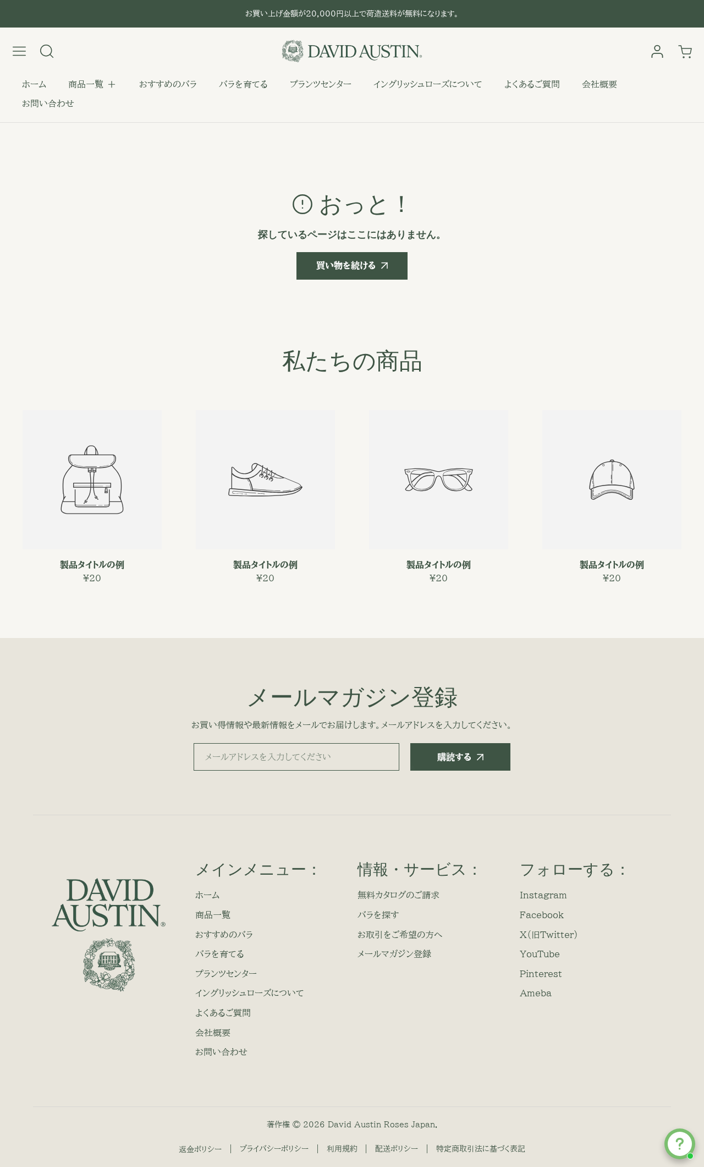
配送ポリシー (396, 1149)
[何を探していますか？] (46, 51)
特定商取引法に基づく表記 (480, 1149)
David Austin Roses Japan (381, 1124)
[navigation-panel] (19, 51)
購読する (454, 756)
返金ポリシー (200, 1149)
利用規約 (342, 1149)
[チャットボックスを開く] (679, 1143)
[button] (92, 85)
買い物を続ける (346, 265)
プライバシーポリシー (274, 1149)
